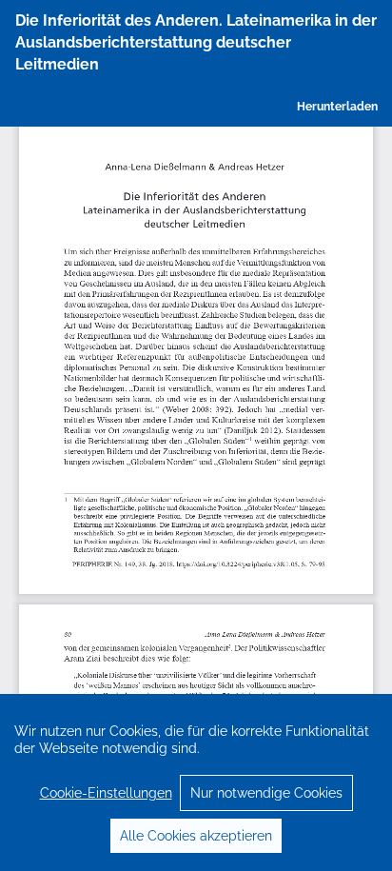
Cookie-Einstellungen (106, 793)
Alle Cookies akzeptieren (196, 835)
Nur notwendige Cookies (266, 793)
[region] (196, 782)
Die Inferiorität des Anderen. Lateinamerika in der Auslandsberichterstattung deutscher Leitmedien (196, 42)
